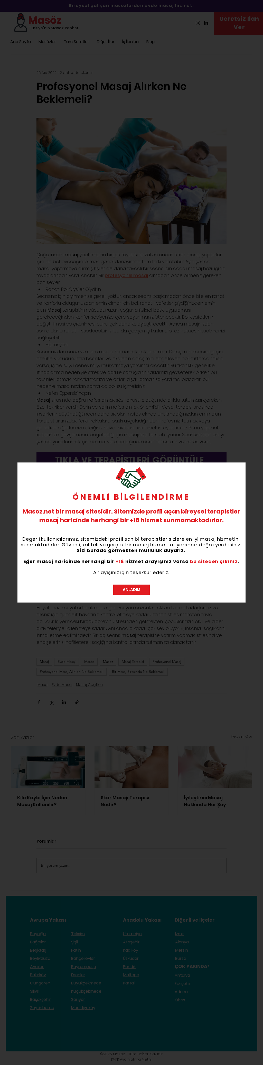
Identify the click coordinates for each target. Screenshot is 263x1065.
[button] (131, 590)
